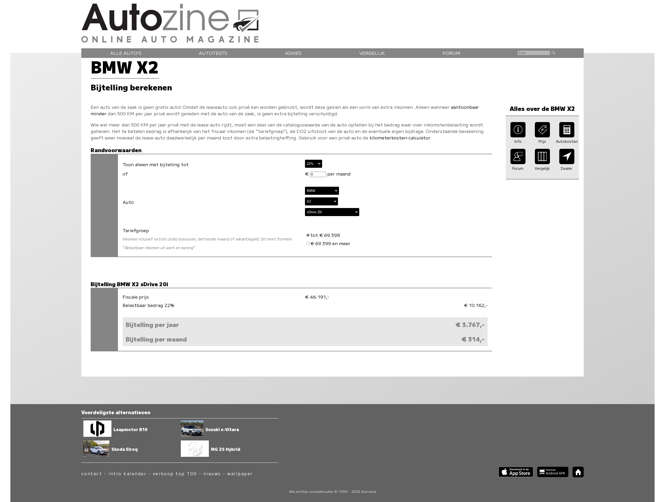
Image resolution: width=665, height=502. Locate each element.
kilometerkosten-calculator (400, 137)
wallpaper (240, 474)
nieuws (212, 474)
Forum (451, 53)
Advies (293, 53)
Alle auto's (125, 53)
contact (91, 474)
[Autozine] (332, 22)
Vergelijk (372, 53)
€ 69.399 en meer (330, 243)
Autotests (213, 53)
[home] (576, 476)
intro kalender (128, 474)
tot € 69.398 (325, 235)
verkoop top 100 (175, 474)
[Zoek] (553, 52)
